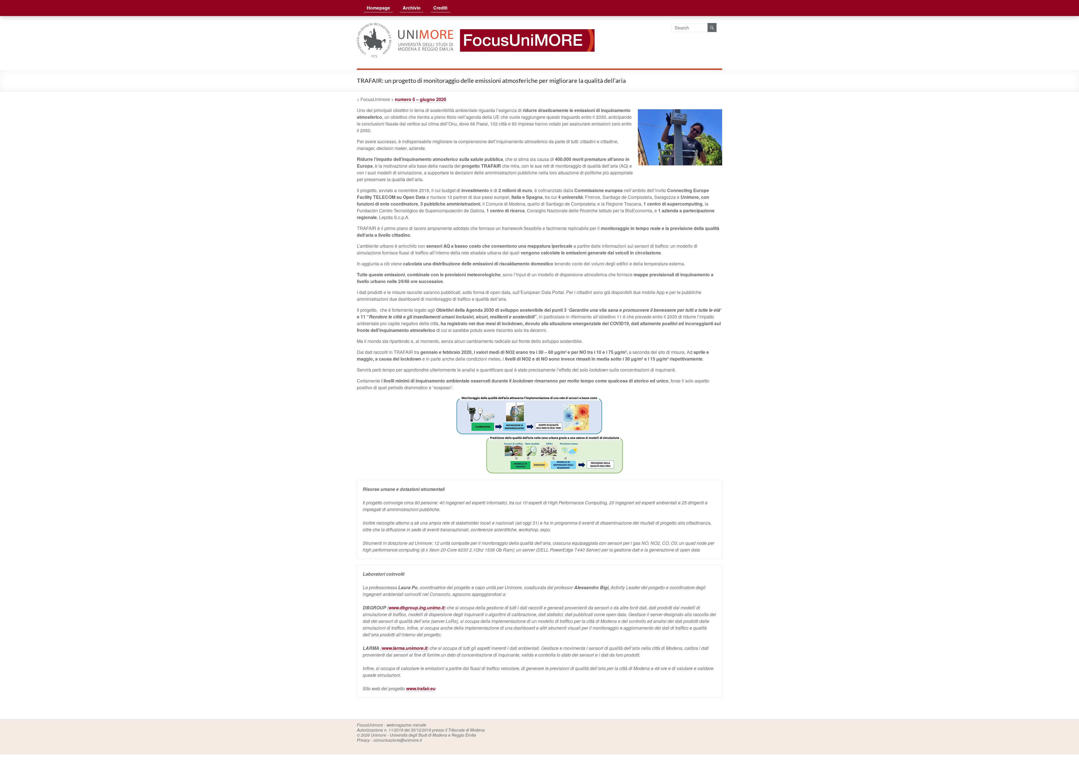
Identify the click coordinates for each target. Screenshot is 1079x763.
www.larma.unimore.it (404, 648)
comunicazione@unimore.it (397, 740)
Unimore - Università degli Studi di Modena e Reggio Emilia (423, 735)
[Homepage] (524, 26)
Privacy (363, 740)
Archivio (412, 7)
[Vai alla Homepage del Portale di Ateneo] (405, 26)
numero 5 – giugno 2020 (420, 99)
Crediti (440, 7)
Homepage (378, 7)
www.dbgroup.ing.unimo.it (416, 607)
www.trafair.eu (421, 688)
